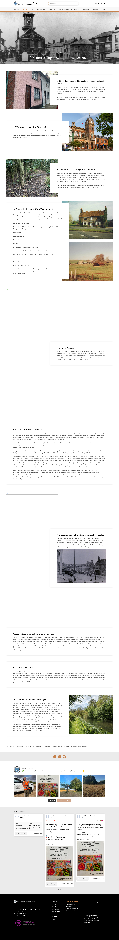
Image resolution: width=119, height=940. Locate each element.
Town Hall (54, 907)
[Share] (64, 757)
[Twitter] (59, 757)
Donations (86, 9)
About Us (16, 9)
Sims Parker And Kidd (93, 919)
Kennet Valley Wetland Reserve (69, 9)
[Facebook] (54, 757)
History (25, 9)
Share (41, 883)
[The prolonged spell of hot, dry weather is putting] (71, 786)
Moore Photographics (96, 917)
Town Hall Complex (38, 9)
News (103, 9)
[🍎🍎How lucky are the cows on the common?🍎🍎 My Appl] (94, 786)
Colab (97, 915)
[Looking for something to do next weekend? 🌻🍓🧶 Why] (48, 786)
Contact (95, 9)
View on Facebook (35, 883)
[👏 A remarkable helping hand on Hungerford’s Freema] (25, 786)
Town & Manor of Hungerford (27, 815)
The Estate (52, 9)
